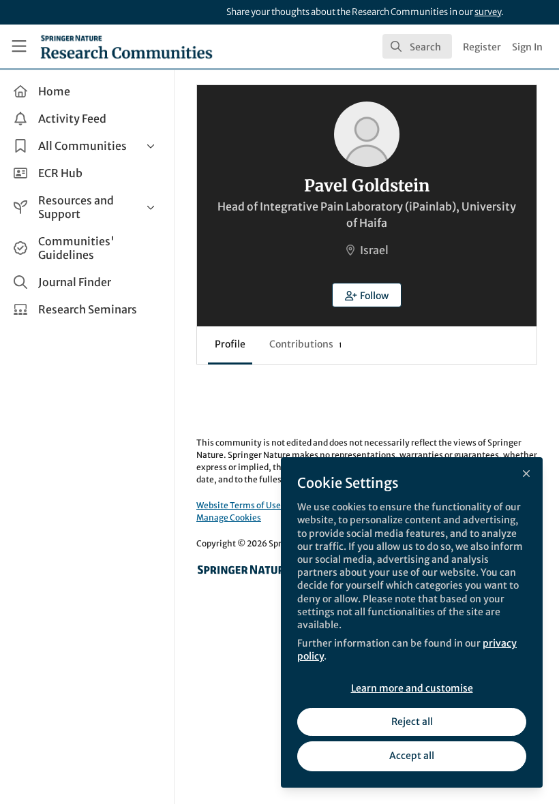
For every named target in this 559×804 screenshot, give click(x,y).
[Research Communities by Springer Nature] (244, 569)
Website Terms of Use (238, 505)
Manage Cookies (228, 517)
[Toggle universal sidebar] (19, 46)
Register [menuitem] (482, 47)
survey (487, 12)
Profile (230, 344)
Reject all (412, 721)
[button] (367, 295)
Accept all (411, 755)
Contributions (305, 344)
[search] (417, 46)
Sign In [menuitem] (527, 47)
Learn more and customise (412, 688)
